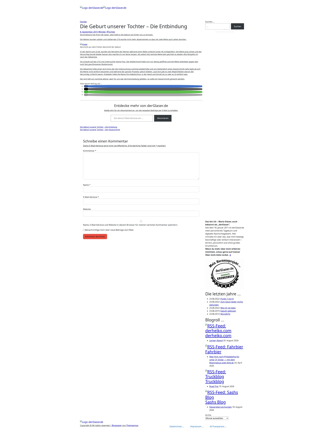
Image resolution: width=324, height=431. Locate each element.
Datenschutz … (177, 426)
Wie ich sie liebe (228, 308)
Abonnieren (162, 118)
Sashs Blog (215, 402)
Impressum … (197, 426)
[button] (86, 86)
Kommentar (89, 150)
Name (86, 185)
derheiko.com (218, 335)
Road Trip (213, 386)
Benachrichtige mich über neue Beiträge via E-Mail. (109, 230)
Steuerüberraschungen (220, 407)
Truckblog (214, 381)
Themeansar (132, 425)
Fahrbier (213, 351)
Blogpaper (117, 425)
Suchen (237, 26)
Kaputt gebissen (228, 311)
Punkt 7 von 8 (227, 298)
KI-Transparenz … (218, 426)
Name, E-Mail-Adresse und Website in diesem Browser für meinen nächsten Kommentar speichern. (130, 224)
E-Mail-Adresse (91, 197)
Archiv (208, 415)
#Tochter (111, 31)
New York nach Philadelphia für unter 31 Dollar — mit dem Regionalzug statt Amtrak (224, 359)
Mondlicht (225, 314)
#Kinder (102, 31)
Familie (83, 21)
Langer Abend (216, 340)
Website (87, 209)
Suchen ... (209, 21)
